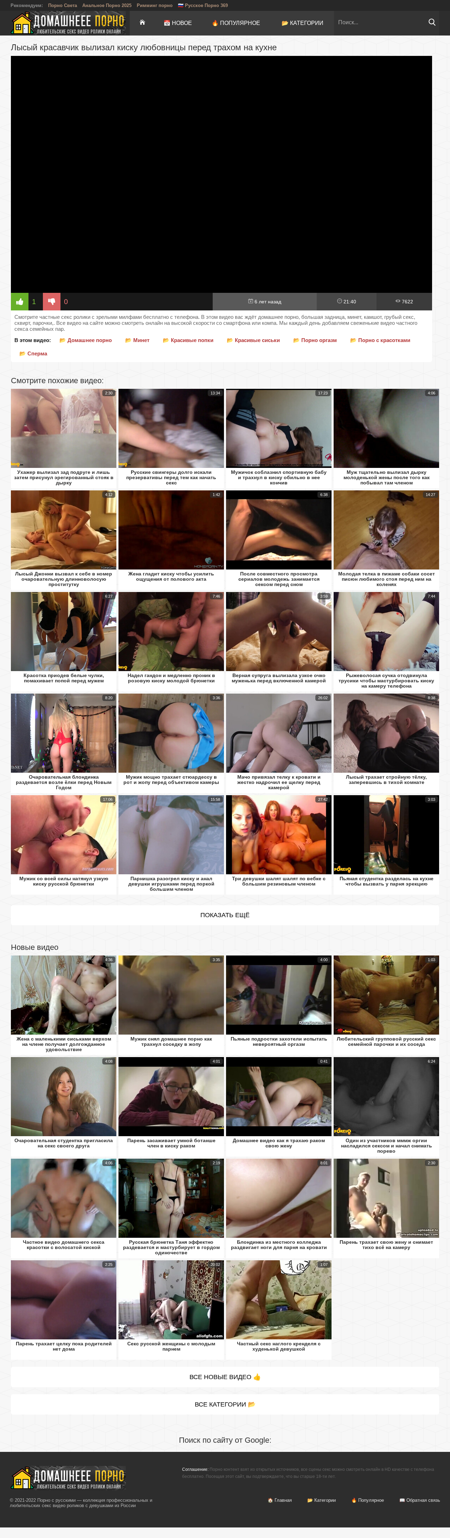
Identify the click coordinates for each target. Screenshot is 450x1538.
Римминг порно (155, 5)
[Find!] (432, 24)
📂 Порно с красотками (380, 340)
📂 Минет (137, 340)
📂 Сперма (33, 353)
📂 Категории (302, 23)
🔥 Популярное (236, 23)
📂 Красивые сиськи (253, 340)
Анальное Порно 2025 (106, 5)
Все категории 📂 (225, 1404)
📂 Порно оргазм (315, 340)
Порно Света (62, 5)
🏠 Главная (280, 1500)
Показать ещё (225, 915)
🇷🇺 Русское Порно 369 (203, 5)
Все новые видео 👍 (225, 1377)
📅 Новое (177, 23)
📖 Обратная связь (419, 1500)
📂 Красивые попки (188, 340)
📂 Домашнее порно (85, 340)
